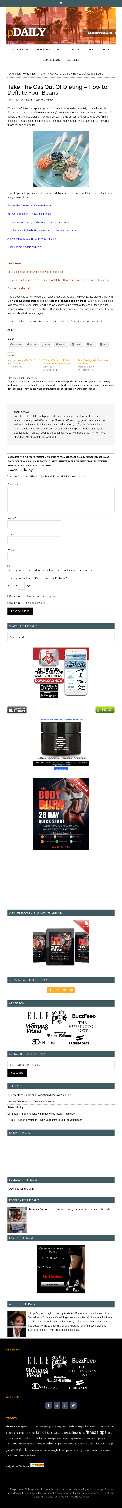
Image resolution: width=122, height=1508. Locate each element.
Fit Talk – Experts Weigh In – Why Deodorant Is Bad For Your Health (44, 1119)
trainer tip (82, 1443)
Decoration (94, 1426)
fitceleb (55, 1433)
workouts (31, 1455)
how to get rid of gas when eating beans (51, 385)
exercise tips (27, 1432)
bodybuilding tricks (64, 381)
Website (12, 550)
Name (11, 518)
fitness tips (96, 1432)
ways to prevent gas (85, 389)
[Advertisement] (61, 882)
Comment (13, 484)
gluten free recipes (16, 1438)
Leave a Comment (45, 99)
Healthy (39, 1438)
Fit (50, 1433)
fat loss (42, 1432)
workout (98, 1450)
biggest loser (26, 1426)
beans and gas (28, 381)
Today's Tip (31, 378)
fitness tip (78, 1433)
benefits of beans (45, 381)
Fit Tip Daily (61, 23)
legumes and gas (81, 385)
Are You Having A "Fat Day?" (21, 360)
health (30, 1438)
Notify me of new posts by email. (28, 602)
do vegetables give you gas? (89, 381)
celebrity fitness (61, 1427)
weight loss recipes (41, 1450)
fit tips (27, 385)
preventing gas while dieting (35, 389)
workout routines (20, 1455)
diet (101, 1426)
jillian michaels (63, 1438)
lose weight (87, 1438)
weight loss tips (60, 1450)
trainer (74, 1443)
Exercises (12, 1432)
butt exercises (37, 1427)
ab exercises (13, 1426)
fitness (65, 1432)
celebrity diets (49, 1427)
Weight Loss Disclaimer (18, 1466)
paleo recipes (54, 1443)
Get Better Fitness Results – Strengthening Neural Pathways (41, 1113)
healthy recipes (50, 1439)
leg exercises (76, 1439)
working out (88, 1450)
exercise (109, 1426)
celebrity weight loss (79, 1426)
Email (11, 534)
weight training (76, 1450)
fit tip (109, 1433)
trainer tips (93, 1443)
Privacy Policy (15, 1107)
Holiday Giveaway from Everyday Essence (30, 1101)
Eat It (21, 378)
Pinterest (67, 1444)
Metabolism (41, 1444)
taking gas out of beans (62, 389)
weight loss (21, 1449)
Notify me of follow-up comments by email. (34, 596)
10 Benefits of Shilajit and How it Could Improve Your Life (39, 1095)
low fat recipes (29, 1444)
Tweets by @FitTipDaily (20, 1188)
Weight (103, 1443)
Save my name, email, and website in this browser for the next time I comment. (51, 570)
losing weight (99, 1438)
